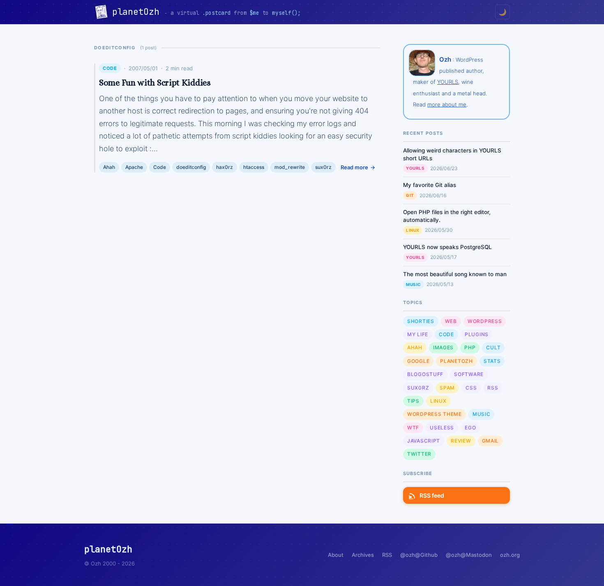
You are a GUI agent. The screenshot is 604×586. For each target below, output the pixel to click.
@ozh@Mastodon (469, 554)
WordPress (485, 321)
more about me (446, 104)
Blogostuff (425, 374)
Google (418, 361)
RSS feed (432, 495)
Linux (413, 230)
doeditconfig (191, 167)
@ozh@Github (419, 554)
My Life (417, 334)
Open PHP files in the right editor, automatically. (447, 216)
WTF (413, 428)
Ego (470, 428)
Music (413, 284)
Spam (447, 388)
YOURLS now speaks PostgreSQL (447, 247)
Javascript (423, 441)
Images (443, 347)
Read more (354, 167)
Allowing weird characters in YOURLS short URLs (452, 154)
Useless (442, 428)
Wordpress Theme (434, 414)
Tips (413, 401)
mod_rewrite (289, 167)
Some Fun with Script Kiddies (155, 83)
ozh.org (510, 554)
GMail (490, 441)
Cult (493, 347)
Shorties (420, 321)
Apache (134, 167)
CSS (471, 388)
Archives (363, 554)
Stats (492, 361)
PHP (469, 347)
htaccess (253, 167)
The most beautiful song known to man (455, 274)
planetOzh (138, 12)
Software (469, 374)
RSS (492, 388)
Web (451, 321)
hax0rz (224, 167)
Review (461, 441)
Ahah (109, 167)
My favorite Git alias (429, 185)
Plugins (477, 334)
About (335, 554)
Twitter (419, 454)
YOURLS (447, 81)
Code (110, 68)
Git (410, 195)
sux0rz (323, 167)
